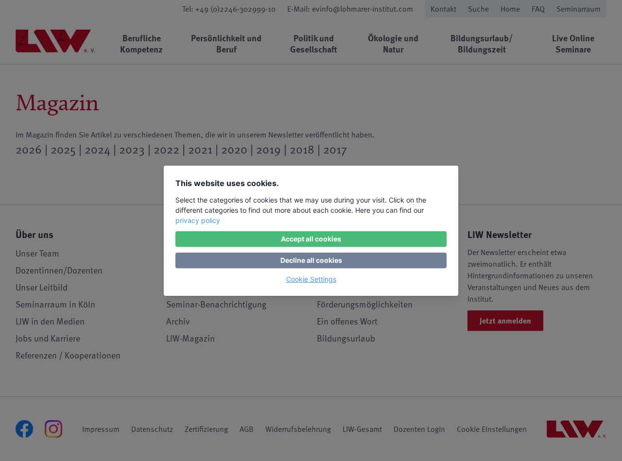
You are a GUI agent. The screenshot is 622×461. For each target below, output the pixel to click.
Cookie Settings (311, 279)
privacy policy (197, 220)
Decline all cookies (311, 260)
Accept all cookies (311, 239)
